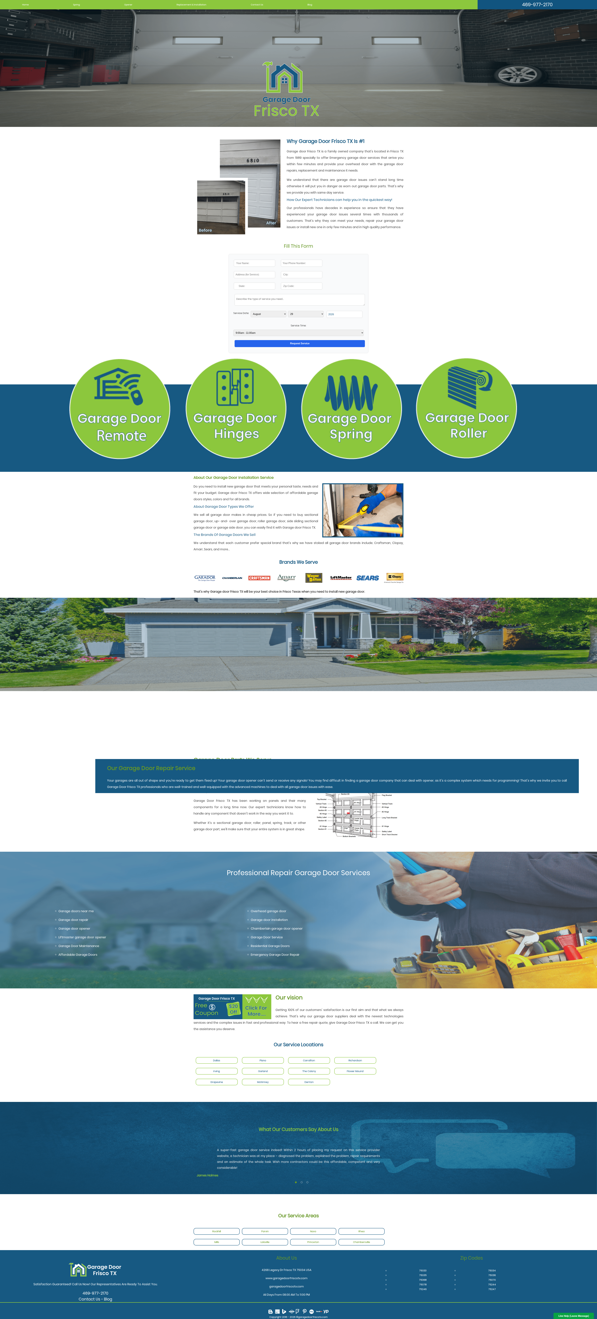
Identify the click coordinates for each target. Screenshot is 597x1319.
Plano (263, 1060)
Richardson (355, 1060)
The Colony (309, 1071)
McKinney (263, 1082)
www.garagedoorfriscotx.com (287, 1278)
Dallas (216, 1060)
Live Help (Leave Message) (573, 1315)
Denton (309, 1082)
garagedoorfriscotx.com (286, 1286)
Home (25, 4)
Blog (310, 4)
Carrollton (309, 1060)
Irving (216, 1071)
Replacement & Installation (191, 4)
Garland (263, 1071)
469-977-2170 (537, 4)
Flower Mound (355, 1071)
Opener (128, 4)
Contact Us (257, 4)
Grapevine (216, 1082)
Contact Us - (91, 1299)
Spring (76, 4)
